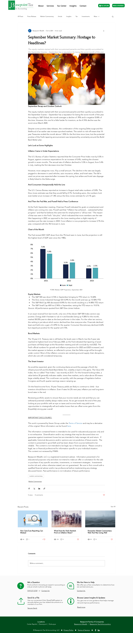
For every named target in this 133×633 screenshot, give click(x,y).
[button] (113, 16)
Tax (77, 16)
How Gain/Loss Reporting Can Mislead (31, 532)
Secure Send (32, 608)
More (95, 16)
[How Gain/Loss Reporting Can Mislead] (33, 518)
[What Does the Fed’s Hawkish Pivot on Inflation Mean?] (67, 518)
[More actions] (103, 30)
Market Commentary (47, 16)
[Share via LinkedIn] (39, 489)
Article (60, 16)
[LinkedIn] (98, 630)
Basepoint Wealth (80, 624)
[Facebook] (95, 630)
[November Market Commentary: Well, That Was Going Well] (100, 518)
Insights (68, 16)
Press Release (31, 16)
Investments (86, 16)
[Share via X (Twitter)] (34, 489)
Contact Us (45, 591)
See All (113, 506)
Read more (81, 607)
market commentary (35, 476)
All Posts (20, 16)
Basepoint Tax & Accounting (100, 624)
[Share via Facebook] (29, 489)
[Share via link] (44, 489)
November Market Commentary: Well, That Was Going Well (100, 532)
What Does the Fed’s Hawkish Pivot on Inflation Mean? (65, 532)
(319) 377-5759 (32, 591)
